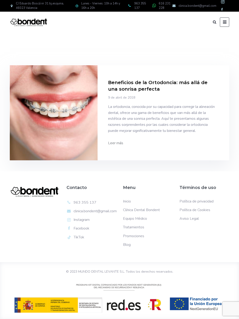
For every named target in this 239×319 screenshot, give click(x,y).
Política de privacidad (196, 201)
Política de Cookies (194, 210)
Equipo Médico (135, 218)
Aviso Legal (189, 218)
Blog (127, 244)
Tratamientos (133, 227)
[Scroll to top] (229, 309)
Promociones (133, 236)
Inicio (127, 201)
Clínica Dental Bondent (141, 210)
